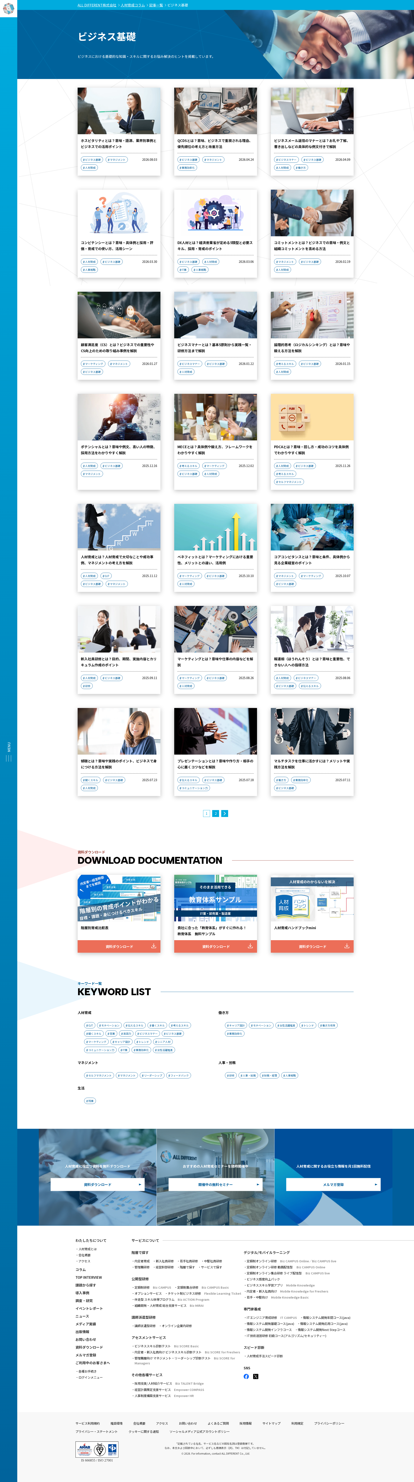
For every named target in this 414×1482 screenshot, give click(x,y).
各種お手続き (87, 1371)
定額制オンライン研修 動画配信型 (286, 1267)
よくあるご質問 (218, 1423)
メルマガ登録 (85, 1354)
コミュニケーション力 (195, 788)
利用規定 (297, 1423)
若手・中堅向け (278, 1297)
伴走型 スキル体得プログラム (172, 1299)
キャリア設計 (122, 1042)
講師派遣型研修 (145, 1325)
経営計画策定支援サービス (169, 1389)
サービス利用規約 (87, 1423)
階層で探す (187, 1267)
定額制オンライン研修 (291, 1261)
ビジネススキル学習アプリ (281, 1285)
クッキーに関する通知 (144, 1431)
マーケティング (94, 364)
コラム (80, 1269)
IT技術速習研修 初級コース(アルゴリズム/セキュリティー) (286, 1335)
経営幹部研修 (165, 1267)
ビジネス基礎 (93, 159)
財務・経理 (270, 1075)
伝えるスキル (311, 686)
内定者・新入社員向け (287, 1291)
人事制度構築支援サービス (164, 1395)
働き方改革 (328, 1025)
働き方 (302, 167)
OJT (107, 576)
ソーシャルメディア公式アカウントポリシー (199, 1431)
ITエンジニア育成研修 (272, 1317)
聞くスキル (91, 780)
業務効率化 (188, 167)
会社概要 (84, 1255)
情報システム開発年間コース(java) (326, 1317)
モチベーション (110, 1025)
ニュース (82, 1316)
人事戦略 (90, 269)
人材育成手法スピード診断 (265, 1356)
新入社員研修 (165, 1261)
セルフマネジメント (290, 482)
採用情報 (246, 1423)
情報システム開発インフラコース (269, 1329)
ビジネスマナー (287, 159)
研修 (87, 686)
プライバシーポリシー (329, 1423)
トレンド (144, 1042)
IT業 (184, 269)
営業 (112, 1033)
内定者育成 (142, 1261)
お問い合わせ (85, 1339)
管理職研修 (142, 1267)
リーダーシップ (153, 1075)
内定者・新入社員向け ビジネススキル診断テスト (187, 1352)
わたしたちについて (91, 1240)
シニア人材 (163, 1042)
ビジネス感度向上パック (263, 1279)
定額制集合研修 (203, 1287)
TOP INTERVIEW (88, 1277)
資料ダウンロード (89, 1347)
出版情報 (82, 1331)
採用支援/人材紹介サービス (169, 1383)
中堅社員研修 (213, 1261)
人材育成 (90, 167)
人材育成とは (87, 1249)
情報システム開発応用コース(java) (324, 1323)
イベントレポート (89, 1308)
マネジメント (117, 159)
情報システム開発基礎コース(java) (270, 1323)
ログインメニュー (90, 1377)
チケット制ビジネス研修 (204, 1293)
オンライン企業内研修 (177, 1325)
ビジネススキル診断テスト (167, 1346)
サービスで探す (211, 1267)
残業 (91, 1101)
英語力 (127, 1033)
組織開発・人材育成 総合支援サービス (169, 1305)
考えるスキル (286, 364)
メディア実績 (85, 1323)
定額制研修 (153, 1287)
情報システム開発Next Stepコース (321, 1329)
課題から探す (85, 1285)
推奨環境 (116, 1423)
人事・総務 (249, 1075)
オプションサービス (148, 1293)
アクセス (84, 1261)
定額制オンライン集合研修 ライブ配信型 (288, 1273)
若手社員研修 (189, 1261)
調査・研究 (84, 1300)
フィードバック (180, 1075)
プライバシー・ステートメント (96, 1431)
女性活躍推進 (165, 1050)
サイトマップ (271, 1423)
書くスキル (158, 1025)
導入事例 (82, 1292)
